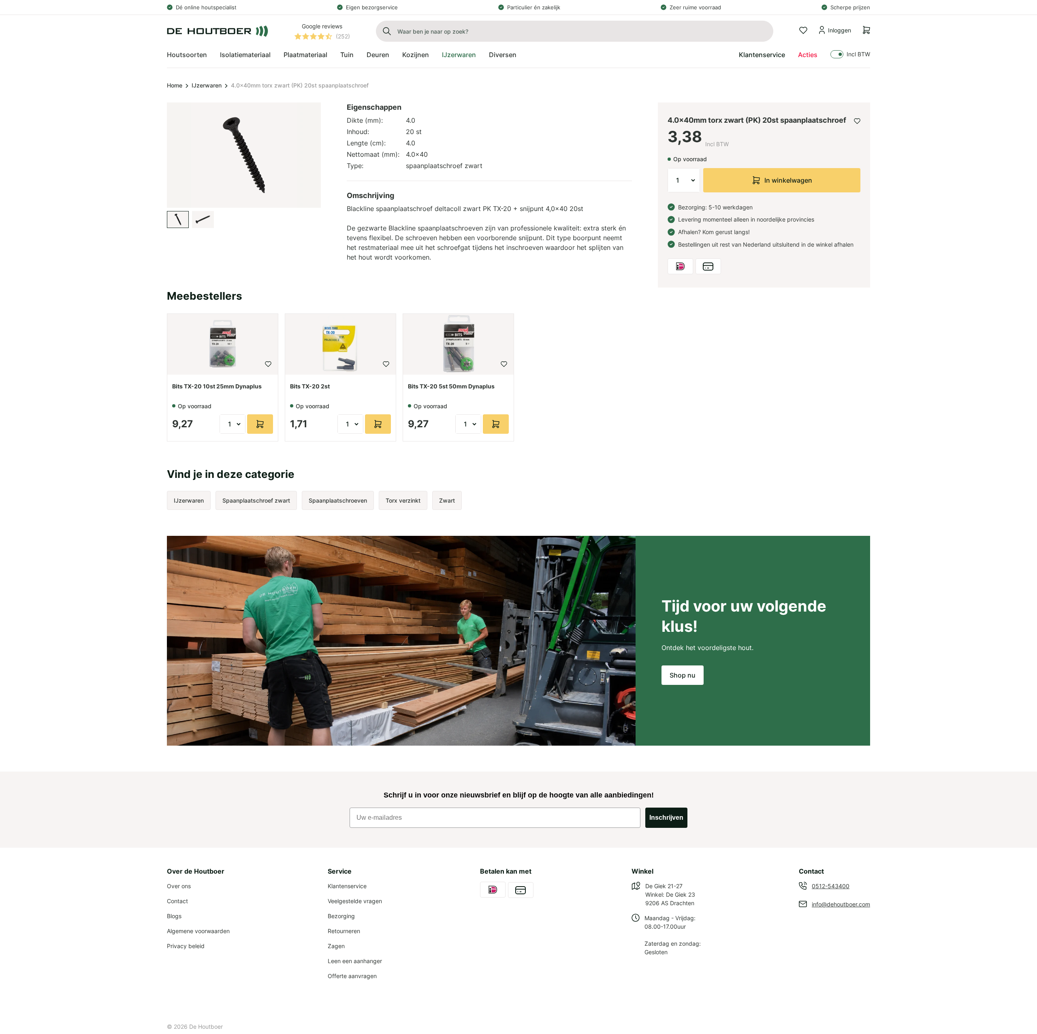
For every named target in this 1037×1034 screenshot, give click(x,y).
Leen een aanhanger (355, 960)
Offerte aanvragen (352, 975)
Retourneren (344, 930)
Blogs (174, 915)
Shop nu (683, 675)
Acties (807, 55)
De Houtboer (206, 1026)
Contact (177, 901)
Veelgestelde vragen (355, 901)
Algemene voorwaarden (198, 930)
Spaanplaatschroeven (338, 500)
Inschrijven (666, 817)
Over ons (179, 886)
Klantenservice (762, 55)
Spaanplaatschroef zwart (256, 500)
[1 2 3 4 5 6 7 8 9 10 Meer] (684, 180)
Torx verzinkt (403, 500)
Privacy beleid (186, 945)
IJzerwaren (207, 85)
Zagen (336, 945)
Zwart (447, 500)
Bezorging (341, 915)
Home (174, 85)
